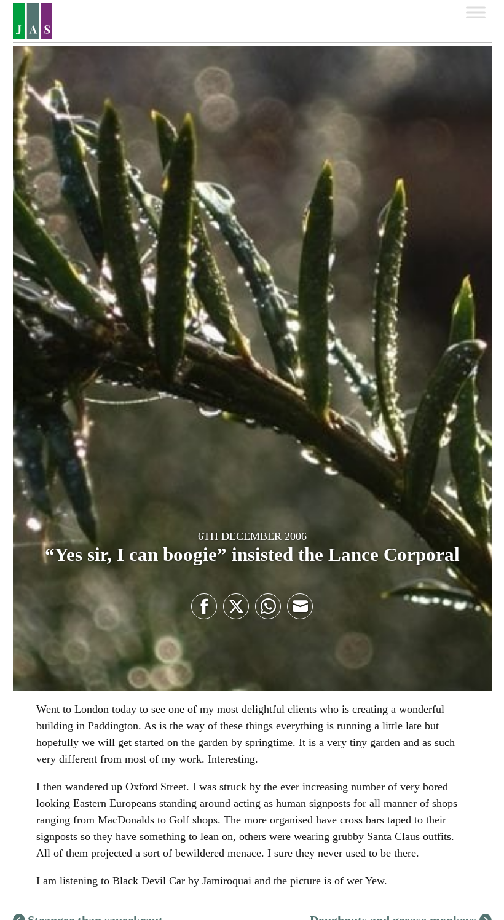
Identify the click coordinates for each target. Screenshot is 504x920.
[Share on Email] (300, 606)
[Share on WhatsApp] (268, 606)
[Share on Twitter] (236, 606)
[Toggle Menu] (476, 12)
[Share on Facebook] (204, 606)
